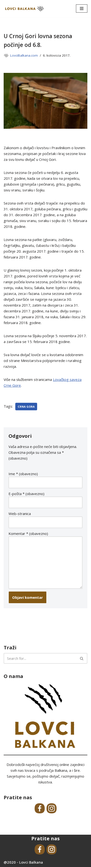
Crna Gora (26, 406)
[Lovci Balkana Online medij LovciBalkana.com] (24, 8)
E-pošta (26, 493)
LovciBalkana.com (24, 55)
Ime (23, 473)
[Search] (81, 658)
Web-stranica (19, 513)
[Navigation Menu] (81, 8)
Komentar (28, 533)
